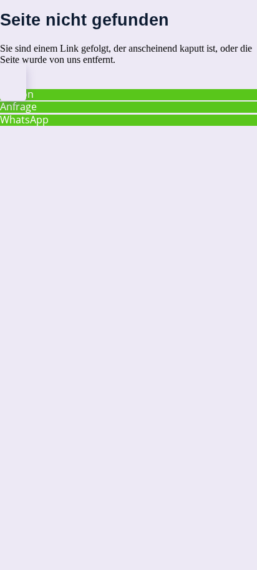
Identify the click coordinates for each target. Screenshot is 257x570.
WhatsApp (24, 119)
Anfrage (18, 106)
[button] (13, 82)
